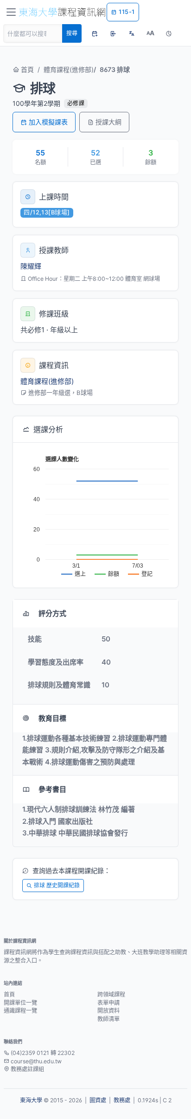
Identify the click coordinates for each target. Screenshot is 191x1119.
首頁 (26, 69)
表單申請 (108, 1002)
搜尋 (71, 33)
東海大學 (31, 1100)
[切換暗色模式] (168, 33)
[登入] (113, 33)
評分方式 (52, 613)
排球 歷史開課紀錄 (57, 885)
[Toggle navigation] (11, 12)
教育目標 (52, 718)
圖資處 (97, 1100)
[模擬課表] (94, 33)
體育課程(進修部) (69, 69)
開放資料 (108, 1010)
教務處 (122, 1100)
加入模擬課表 (48, 122)
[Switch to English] (131, 33)
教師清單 (108, 1019)
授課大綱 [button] (108, 122)
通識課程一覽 (20, 1010)
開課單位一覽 (20, 1002)
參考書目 (52, 789)
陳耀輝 (30, 266)
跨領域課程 (111, 994)
